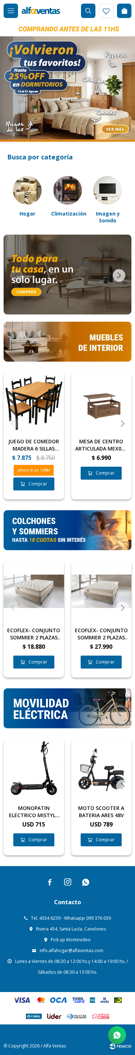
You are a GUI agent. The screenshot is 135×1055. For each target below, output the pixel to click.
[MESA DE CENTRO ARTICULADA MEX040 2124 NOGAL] (101, 402)
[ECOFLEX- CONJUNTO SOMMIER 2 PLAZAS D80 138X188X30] (101, 591)
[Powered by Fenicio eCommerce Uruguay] (120, 1046)
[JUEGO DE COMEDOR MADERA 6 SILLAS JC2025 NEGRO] (34, 402)
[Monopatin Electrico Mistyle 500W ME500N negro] (34, 769)
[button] (88, 11)
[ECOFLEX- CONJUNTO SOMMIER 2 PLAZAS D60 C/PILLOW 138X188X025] (34, 591)
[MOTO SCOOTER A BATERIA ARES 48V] (101, 769)
